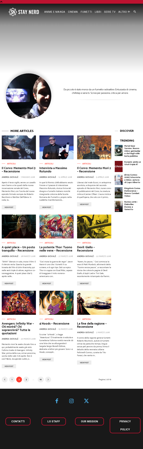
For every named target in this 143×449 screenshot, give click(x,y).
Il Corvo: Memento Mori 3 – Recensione (18, 170)
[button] (135, 12)
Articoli (11, 164)
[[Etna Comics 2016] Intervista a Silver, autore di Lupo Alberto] (119, 179)
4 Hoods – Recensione (54, 323)
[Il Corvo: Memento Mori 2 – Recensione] (94, 147)
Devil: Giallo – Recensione (86, 249)
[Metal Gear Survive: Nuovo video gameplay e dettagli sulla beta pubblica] (119, 150)
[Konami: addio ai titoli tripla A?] (119, 166)
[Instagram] (71, 401)
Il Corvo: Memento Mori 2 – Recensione (94, 170)
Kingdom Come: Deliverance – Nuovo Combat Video (132, 192)
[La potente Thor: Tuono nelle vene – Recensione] (56, 226)
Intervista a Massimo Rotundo (53, 170)
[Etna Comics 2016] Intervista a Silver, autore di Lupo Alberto (132, 178)
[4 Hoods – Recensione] (56, 303)
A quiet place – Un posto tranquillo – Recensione (18, 249)
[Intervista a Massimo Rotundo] (56, 147)
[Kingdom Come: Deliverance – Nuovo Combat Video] (119, 192)
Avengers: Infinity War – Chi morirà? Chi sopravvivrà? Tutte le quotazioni (18, 328)
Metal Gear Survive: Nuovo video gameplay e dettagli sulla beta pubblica (132, 151)
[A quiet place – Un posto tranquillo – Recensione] (19, 226)
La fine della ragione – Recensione (92, 325)
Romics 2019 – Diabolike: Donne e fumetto (131, 205)
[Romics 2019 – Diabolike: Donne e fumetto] (119, 206)
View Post (9, 207)
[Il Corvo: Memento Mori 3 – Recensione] (19, 147)
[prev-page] (5, 379)
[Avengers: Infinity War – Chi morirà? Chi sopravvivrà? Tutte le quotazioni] (19, 303)
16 (41, 379)
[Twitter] (86, 401)
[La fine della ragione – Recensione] (94, 303)
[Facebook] (56, 401)
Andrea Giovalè (10, 177)
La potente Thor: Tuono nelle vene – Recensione (55, 249)
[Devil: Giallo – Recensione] (94, 226)
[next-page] (48, 379)
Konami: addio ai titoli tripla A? (132, 163)
